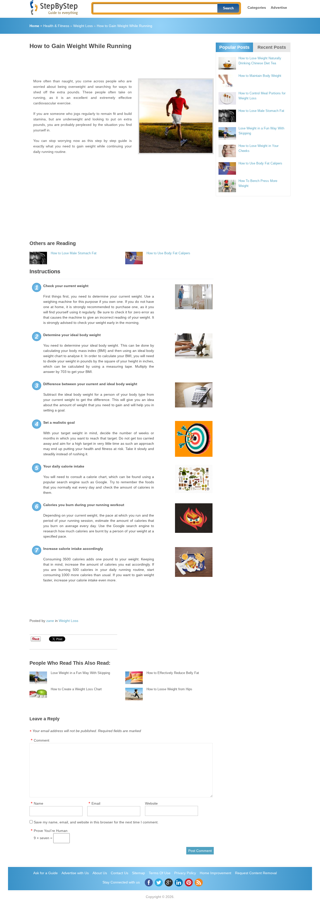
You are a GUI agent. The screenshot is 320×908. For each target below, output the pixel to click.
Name (38, 803)
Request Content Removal (256, 873)
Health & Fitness (56, 26)
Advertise (279, 8)
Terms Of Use (159, 873)
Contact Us (119, 873)
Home (34, 26)
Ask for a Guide (45, 873)
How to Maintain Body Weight (259, 76)
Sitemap (138, 873)
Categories (257, 8)
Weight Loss (83, 26)
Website (151, 803)
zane (50, 621)
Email (96, 803)
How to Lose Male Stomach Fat (73, 253)
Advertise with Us (75, 873)
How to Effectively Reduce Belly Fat (172, 673)
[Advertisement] (121, 62)
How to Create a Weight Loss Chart (76, 689)
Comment (41, 740)
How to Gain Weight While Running (124, 26)
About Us (99, 873)
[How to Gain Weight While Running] (176, 116)
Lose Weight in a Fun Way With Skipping (80, 673)
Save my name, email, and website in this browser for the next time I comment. (96, 822)
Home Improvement (215, 873)
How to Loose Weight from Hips (169, 689)
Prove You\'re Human (51, 830)
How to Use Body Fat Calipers (168, 253)
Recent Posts (272, 47)
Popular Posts (234, 47)
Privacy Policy (185, 873)
